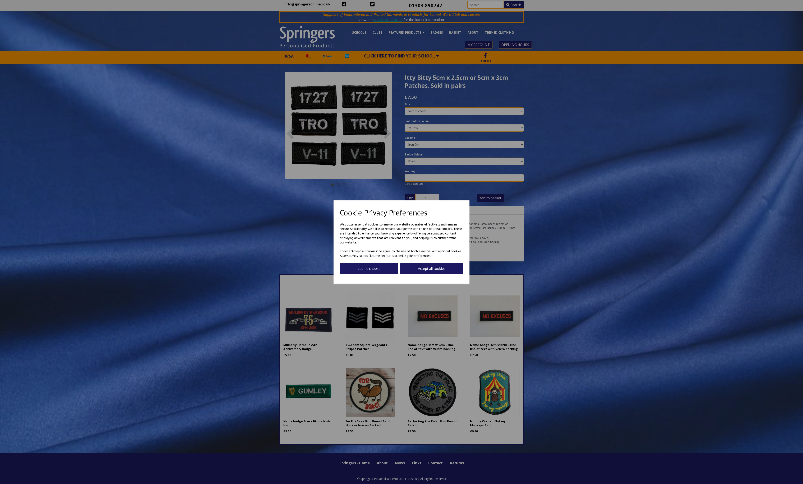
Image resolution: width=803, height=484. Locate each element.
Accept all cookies (431, 268)
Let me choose (369, 268)
